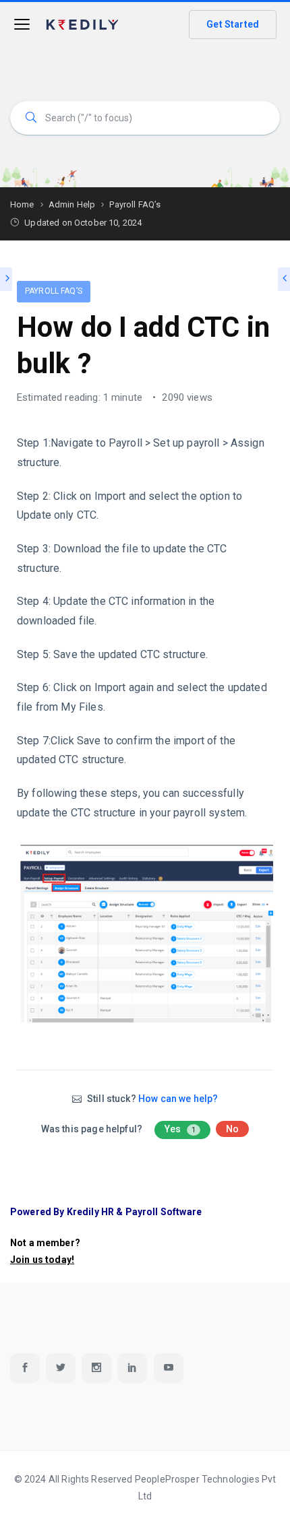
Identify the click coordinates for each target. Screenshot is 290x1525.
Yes (180, 1129)
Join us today (40, 1259)
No (232, 1129)
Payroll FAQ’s (53, 291)
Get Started (232, 24)
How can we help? (178, 1098)
